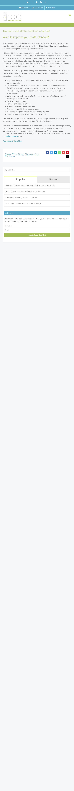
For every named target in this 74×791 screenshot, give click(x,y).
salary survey (12, 136)
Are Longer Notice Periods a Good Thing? (23, 203)
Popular (20, 179)
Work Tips (17, 141)
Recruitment (8, 141)
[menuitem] (24, 8)
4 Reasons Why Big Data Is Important (21, 197)
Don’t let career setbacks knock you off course (25, 192)
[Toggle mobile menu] (70, 15)
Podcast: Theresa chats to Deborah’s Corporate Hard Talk (30, 186)
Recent (53, 179)
